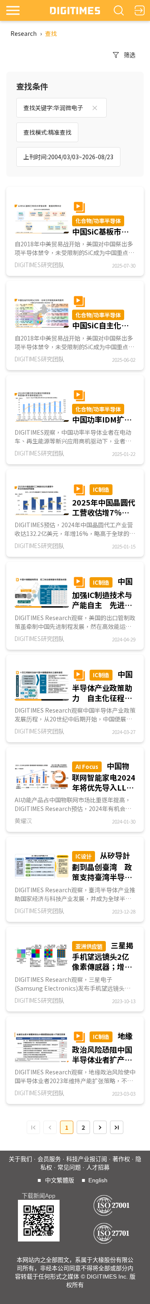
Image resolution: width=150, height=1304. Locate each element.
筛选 (129, 54)
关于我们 (20, 1159)
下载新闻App (38, 1195)
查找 (51, 33)
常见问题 (69, 1167)
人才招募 (98, 1167)
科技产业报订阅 (86, 1159)
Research (23, 33)
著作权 (121, 1159)
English (98, 1180)
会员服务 (49, 1159)
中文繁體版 (59, 1180)
